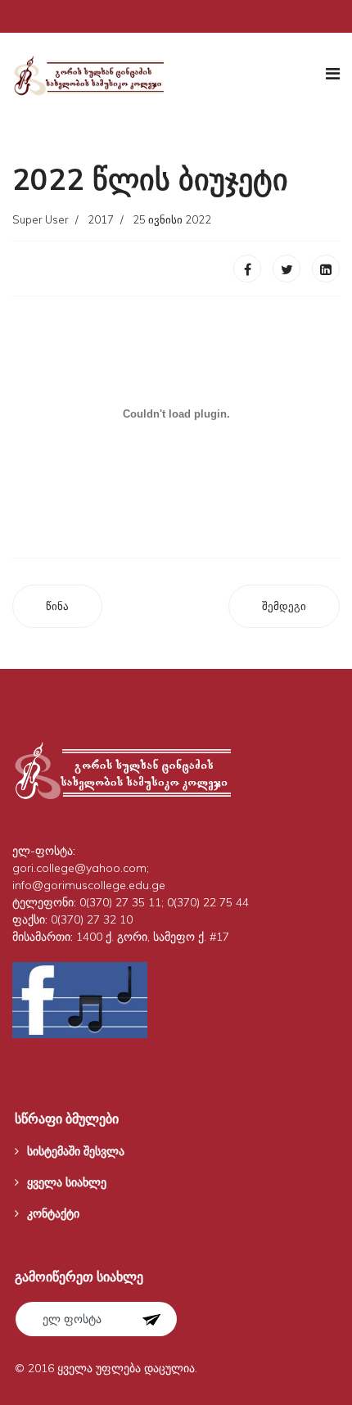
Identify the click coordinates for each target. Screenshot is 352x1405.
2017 (101, 219)
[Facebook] (247, 268)
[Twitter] (286, 268)
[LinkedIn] (326, 268)
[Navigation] (333, 74)
